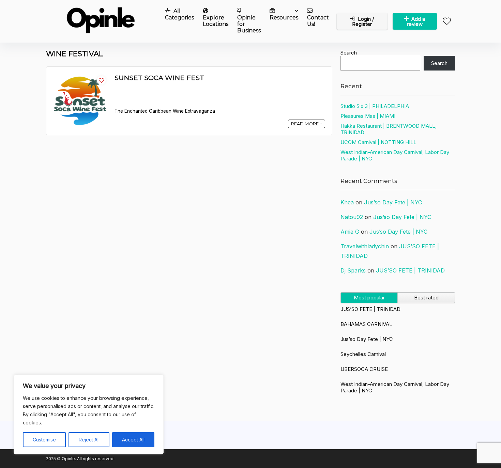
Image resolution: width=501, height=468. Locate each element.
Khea (347, 202)
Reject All (89, 439)
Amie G (349, 231)
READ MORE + (306, 123)
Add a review (416, 21)
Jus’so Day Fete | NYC (393, 202)
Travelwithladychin (364, 246)
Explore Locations (215, 20)
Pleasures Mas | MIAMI (367, 116)
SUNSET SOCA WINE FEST (159, 78)
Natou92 (351, 217)
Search (348, 52)
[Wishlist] (447, 22)
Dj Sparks (353, 270)
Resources (284, 17)
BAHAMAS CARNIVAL (366, 324)
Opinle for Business (249, 24)
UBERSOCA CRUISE (364, 369)
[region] (89, 414)
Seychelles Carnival (363, 354)
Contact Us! (318, 20)
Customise (44, 439)
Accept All (133, 439)
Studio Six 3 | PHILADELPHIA (374, 106)
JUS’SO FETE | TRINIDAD (410, 270)
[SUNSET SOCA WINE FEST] (80, 77)
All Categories (179, 14)
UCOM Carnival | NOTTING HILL (378, 142)
